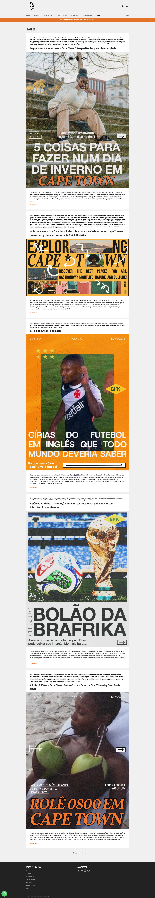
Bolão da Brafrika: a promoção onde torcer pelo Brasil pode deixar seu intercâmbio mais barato (71, 505)
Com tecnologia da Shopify (42, 896)
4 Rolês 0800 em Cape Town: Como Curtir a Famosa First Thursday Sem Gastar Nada (76, 687)
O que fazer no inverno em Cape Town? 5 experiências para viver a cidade (73, 48)
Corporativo (75, 15)
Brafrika (33, 896)
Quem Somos (87, 15)
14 (78, 853)
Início (28, 15)
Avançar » (84, 853)
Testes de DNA (62, 15)
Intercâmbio (48, 15)
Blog (98, 15)
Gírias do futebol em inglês (45, 331)
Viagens (37, 15)
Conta (127, 15)
